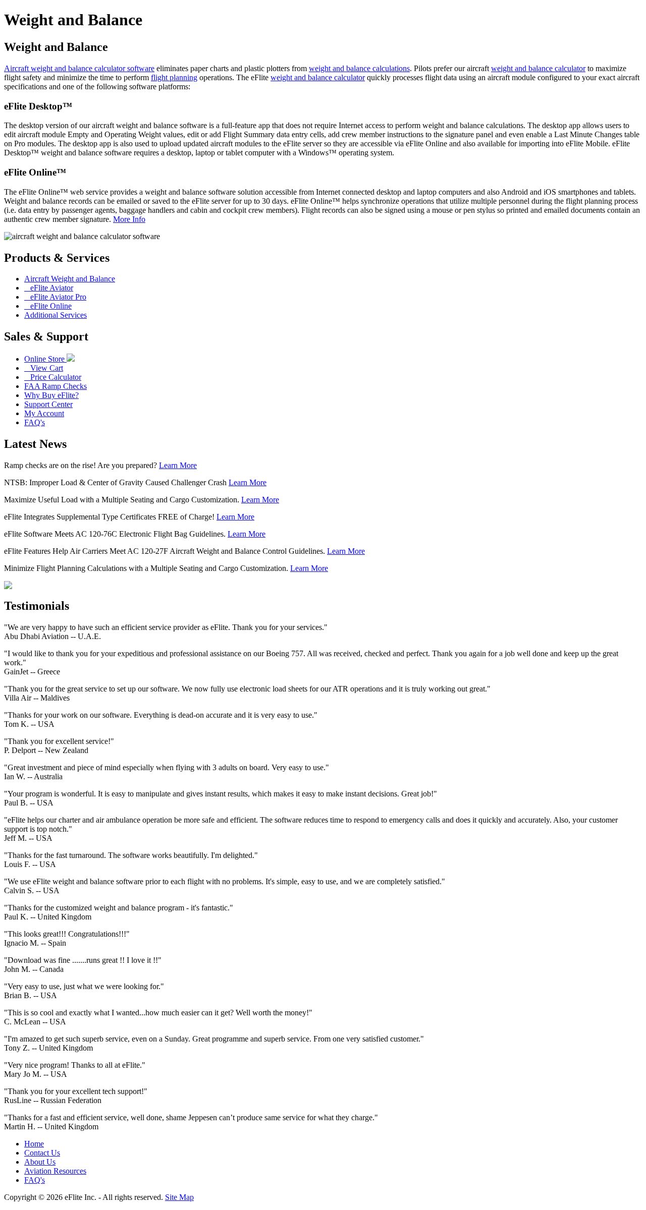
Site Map (179, 1197)
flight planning (174, 77)
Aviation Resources (55, 1171)
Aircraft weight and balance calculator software (79, 68)
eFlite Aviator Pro (55, 297)
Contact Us (42, 1152)
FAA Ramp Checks (55, 386)
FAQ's (34, 422)
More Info (129, 219)
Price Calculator (52, 377)
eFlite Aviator (48, 287)
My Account (44, 413)
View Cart (43, 368)
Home (34, 1143)
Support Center (48, 404)
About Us (40, 1162)
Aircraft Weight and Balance (69, 278)
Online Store (45, 359)
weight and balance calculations (359, 68)
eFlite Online (48, 306)
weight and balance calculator (538, 68)
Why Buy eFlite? (51, 395)
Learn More (178, 465)
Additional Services (55, 315)
